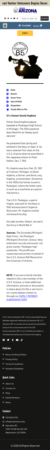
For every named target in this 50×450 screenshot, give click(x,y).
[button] (5, 25)
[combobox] (30, 18)
